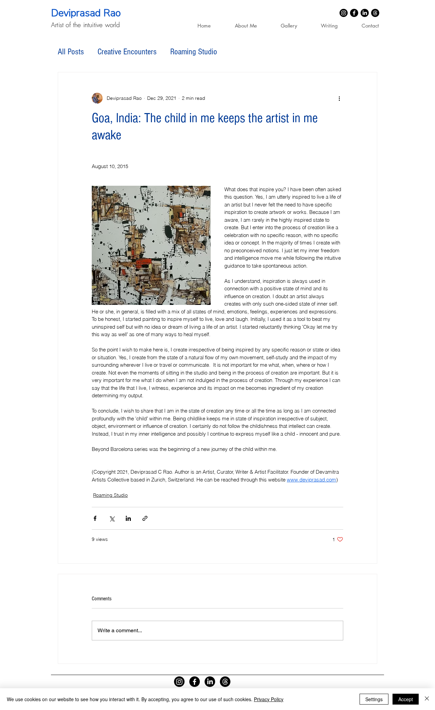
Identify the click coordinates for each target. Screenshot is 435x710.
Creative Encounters (127, 51)
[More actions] (339, 98)
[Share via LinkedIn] (128, 518)
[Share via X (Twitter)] (111, 518)
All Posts (71, 51)
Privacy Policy (268, 699)
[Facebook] (354, 13)
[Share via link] (145, 518)
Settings (374, 699)
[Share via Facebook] (95, 518)
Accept (405, 699)
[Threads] (375, 13)
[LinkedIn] (365, 13)
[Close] (427, 699)
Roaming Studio (193, 51)
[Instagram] (344, 13)
